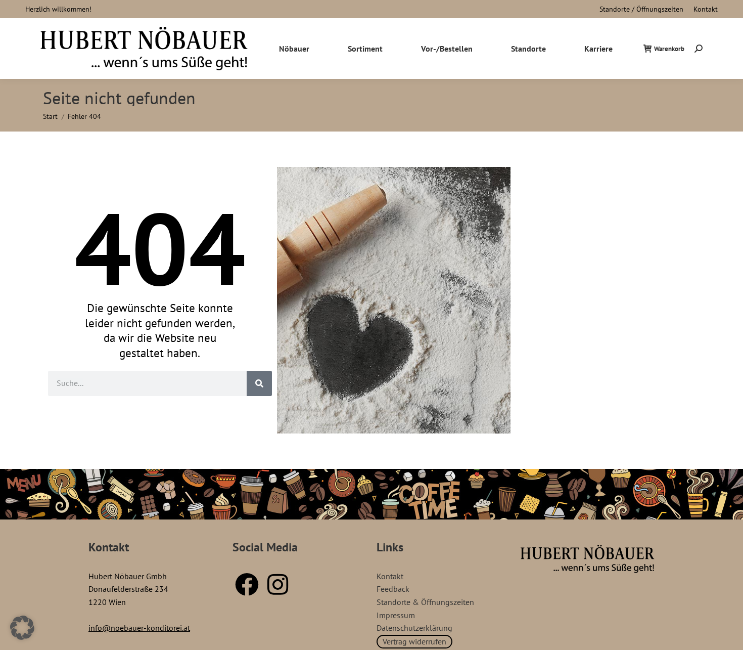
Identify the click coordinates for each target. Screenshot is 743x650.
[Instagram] (277, 584)
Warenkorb (669, 49)
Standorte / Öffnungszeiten (641, 9)
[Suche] (259, 383)
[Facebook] (247, 584)
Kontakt (705, 9)
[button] (22, 627)
